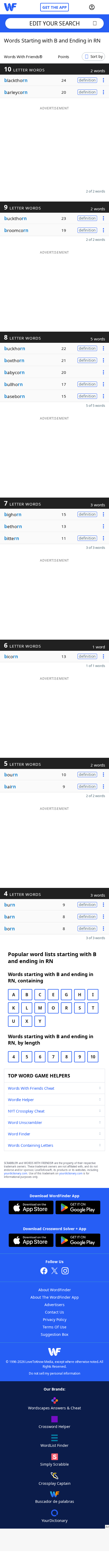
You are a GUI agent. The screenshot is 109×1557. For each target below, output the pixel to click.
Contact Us (54, 1312)
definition (87, 80)
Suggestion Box (54, 1334)
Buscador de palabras (54, 1501)
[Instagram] (65, 1271)
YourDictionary (54, 1520)
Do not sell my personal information (54, 1373)
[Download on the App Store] (31, 1208)
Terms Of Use (54, 1326)
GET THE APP (54, 7)
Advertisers (54, 1304)
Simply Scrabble (54, 1464)
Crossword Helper (54, 1426)
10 (92, 1057)
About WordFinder (54, 1289)
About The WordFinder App (54, 1297)
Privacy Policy (54, 1319)
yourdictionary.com (15, 1173)
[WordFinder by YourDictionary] (10, 7)
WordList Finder (54, 1445)
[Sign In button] (92, 7)
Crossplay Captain (55, 1483)
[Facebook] (44, 1271)
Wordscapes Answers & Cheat (54, 1407)
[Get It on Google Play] (78, 1208)
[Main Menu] (103, 7)
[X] (54, 1271)
